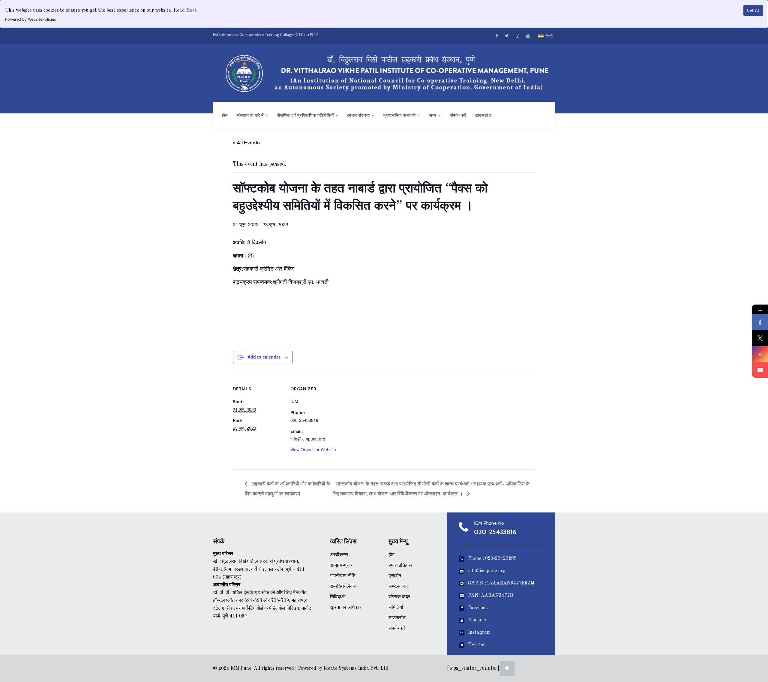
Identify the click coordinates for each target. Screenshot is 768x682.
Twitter (476, 644)
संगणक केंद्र (399, 597)
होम (225, 115)
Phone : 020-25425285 (492, 558)
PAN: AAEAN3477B (490, 595)
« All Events (246, 142)
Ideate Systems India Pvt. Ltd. (356, 668)
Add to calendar (264, 357)
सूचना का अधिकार (346, 607)
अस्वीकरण (339, 555)
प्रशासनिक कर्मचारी (400, 115)
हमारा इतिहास (400, 565)
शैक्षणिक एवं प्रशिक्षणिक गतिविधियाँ (306, 115)
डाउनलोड (483, 115)
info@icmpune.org (487, 571)
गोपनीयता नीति (343, 576)
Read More (185, 10)
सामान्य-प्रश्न (341, 565)
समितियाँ (395, 607)
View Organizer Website (313, 449)
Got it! (753, 10)
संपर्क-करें (458, 115)
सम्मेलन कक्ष (399, 586)
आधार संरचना (359, 115)
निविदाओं (337, 597)
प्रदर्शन (394, 576)
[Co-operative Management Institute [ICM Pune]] (384, 71)
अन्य (433, 115)
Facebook (478, 607)
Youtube (477, 620)
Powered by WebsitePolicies (30, 19)
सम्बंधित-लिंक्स (343, 586)
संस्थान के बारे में (251, 115)
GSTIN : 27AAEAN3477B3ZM (501, 583)
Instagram (479, 632)
